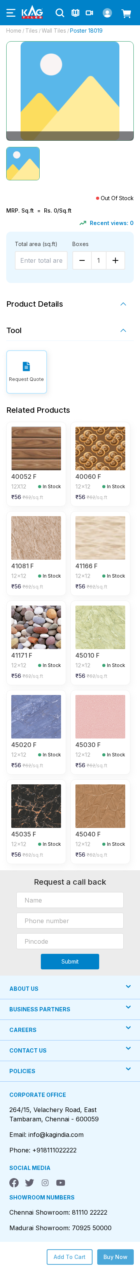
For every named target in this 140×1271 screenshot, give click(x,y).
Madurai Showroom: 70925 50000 (60, 1228)
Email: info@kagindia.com (46, 1134)
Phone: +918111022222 (43, 1150)
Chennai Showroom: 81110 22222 (58, 1212)
